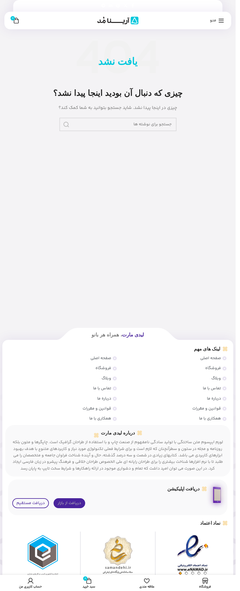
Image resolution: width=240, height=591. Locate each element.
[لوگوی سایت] (117, 20)
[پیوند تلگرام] (103, 6)
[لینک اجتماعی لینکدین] (110, 6)
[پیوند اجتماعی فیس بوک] (132, 6)
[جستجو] (66, 124)
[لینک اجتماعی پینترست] (118, 6)
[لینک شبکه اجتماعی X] (125, 6)
